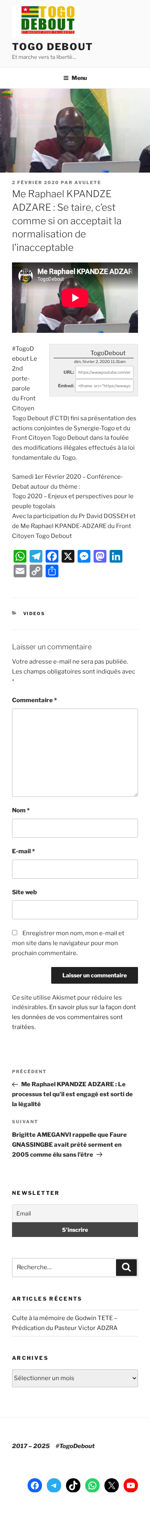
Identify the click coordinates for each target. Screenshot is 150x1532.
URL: (69, 372)
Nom (21, 810)
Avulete (87, 182)
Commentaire (34, 700)
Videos (34, 613)
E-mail (23, 851)
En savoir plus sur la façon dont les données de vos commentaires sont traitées (74, 1017)
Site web (24, 892)
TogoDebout (108, 353)
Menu (79, 77)
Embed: (66, 385)
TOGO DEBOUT (52, 46)
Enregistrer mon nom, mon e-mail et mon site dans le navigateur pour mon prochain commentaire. (68, 943)
